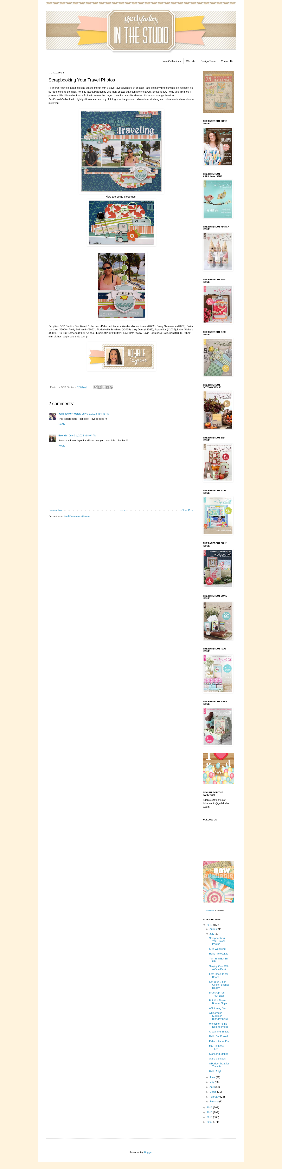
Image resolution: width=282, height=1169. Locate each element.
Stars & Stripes (217, 1058)
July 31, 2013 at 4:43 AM (95, 413)
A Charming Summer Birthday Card (218, 1016)
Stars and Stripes (218, 1053)
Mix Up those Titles (216, 1047)
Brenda (63, 435)
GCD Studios (209, 911)
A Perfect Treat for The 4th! (219, 1065)
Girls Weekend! (217, 948)
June (213, 1077)
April (212, 1087)
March (213, 1091)
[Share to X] (103, 387)
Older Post (187, 510)
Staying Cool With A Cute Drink (219, 968)
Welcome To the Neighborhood (219, 1025)
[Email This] (96, 387)
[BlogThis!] (99, 387)
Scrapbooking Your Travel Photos (217, 941)
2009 (210, 1122)
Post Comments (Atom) (77, 516)
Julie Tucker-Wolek (69, 413)
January (214, 1101)
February (215, 1096)
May (212, 1082)
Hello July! (215, 1071)
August (214, 929)
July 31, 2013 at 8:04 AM (82, 435)
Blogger (147, 1152)
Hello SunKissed (218, 1036)
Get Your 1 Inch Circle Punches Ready (219, 984)
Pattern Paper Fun (219, 1041)
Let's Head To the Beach (219, 975)
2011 (210, 1112)
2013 (210, 925)
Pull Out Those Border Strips (218, 1002)
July (212, 933)
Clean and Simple (219, 1031)
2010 (210, 1117)
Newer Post (56, 510)
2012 (210, 1107)
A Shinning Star (217, 1008)
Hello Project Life (218, 953)
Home (122, 510)
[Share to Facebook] (107, 387)
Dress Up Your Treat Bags (217, 994)
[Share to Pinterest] (111, 387)
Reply (61, 424)
